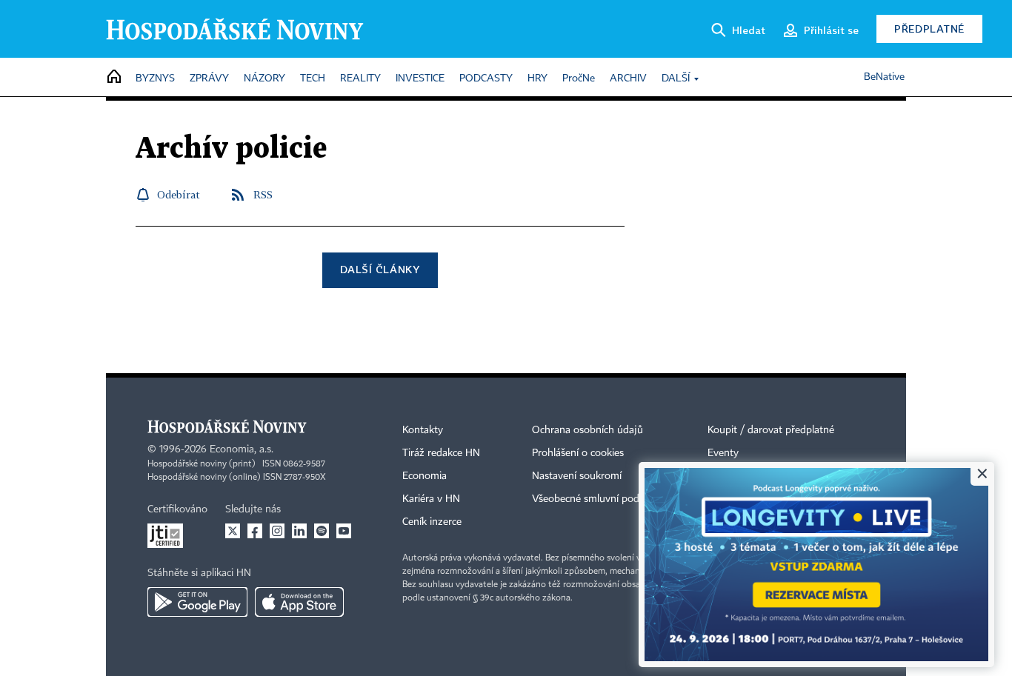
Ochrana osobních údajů (587, 430)
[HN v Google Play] (197, 602)
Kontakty (422, 430)
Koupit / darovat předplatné (771, 430)
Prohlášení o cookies (578, 453)
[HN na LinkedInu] (299, 530)
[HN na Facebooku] (254, 530)
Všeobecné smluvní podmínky (599, 499)
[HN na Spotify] (321, 530)
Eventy (723, 453)
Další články (379, 269)
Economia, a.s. (241, 449)
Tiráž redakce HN (441, 453)
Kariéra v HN (431, 499)
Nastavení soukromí (577, 476)
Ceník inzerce (432, 522)
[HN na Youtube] (343, 530)
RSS (263, 194)
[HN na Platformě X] (232, 530)
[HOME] (114, 77)
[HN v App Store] (299, 602)
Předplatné (929, 28)
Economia (424, 476)
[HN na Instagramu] (277, 530)
